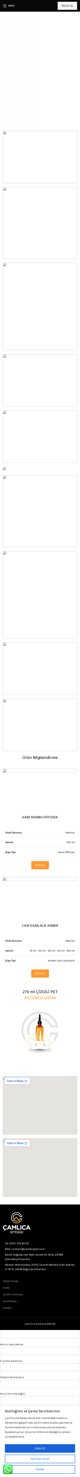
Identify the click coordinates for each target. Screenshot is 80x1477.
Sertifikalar (10, 1301)
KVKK (6, 1288)
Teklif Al (67, 5)
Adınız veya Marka (11, 1344)
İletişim (7, 1308)
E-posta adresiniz (11, 1361)
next (44, 1045)
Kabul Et (40, 1448)
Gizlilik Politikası (13, 1294)
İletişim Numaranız (12, 1377)
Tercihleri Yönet (40, 1458)
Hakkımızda (10, 1281)
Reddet (40, 1469)
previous (36, 1045)
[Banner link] (40, 223)
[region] (40, 1441)
